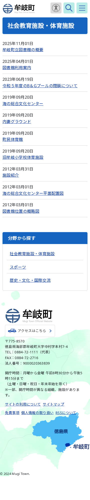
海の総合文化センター (22, 103)
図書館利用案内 (16, 67)
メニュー (82, 7)
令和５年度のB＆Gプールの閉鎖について (40, 85)
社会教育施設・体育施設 (32, 253)
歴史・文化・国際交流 (30, 280)
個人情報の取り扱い (37, 412)
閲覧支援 (56, 7)
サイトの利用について (23, 404)
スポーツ (18, 267)
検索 (69, 7)
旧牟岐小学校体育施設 (22, 157)
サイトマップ (53, 404)
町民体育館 (12, 139)
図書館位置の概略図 (20, 211)
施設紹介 (10, 175)
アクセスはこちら (32, 330)
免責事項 (12, 412)
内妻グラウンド (16, 121)
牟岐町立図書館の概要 (22, 49)
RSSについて (66, 412)
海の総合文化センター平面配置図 (33, 193)
